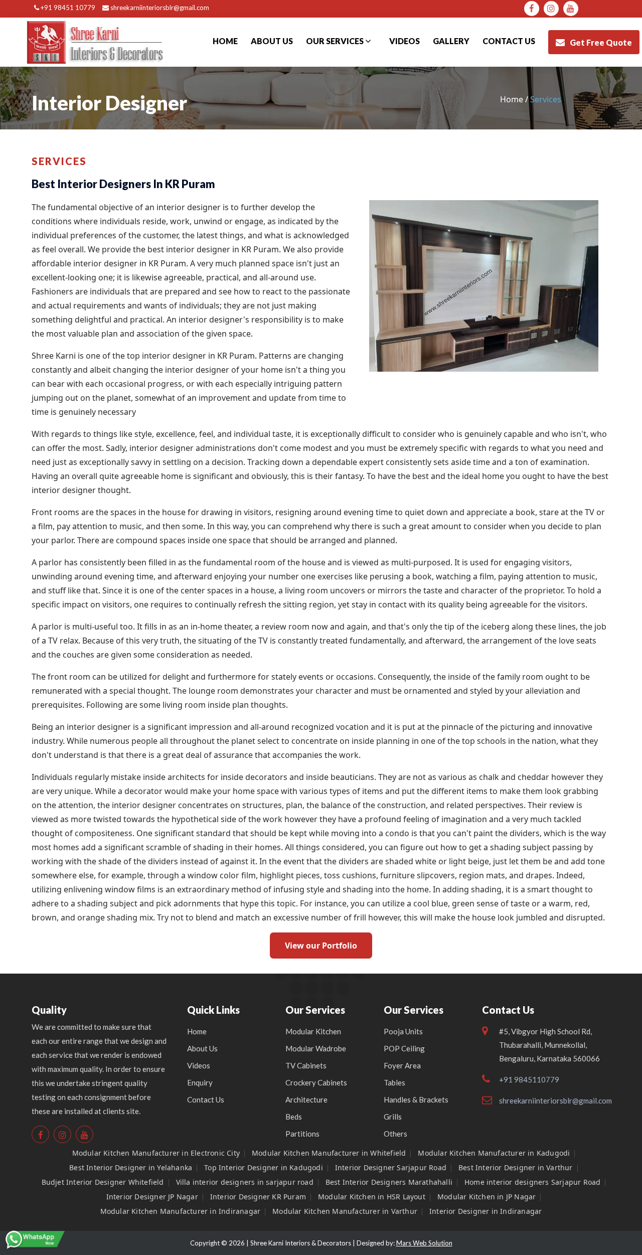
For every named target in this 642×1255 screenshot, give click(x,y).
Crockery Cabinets (316, 1082)
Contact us (509, 41)
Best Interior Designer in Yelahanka (130, 1167)
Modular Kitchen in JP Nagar (486, 1196)
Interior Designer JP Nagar (152, 1196)
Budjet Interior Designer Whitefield (103, 1182)
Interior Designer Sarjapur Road (390, 1167)
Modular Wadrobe (315, 1048)
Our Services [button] (335, 41)
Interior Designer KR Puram (258, 1196)
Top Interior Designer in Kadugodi (263, 1167)
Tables (394, 1082)
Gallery (451, 41)
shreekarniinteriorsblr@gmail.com (159, 8)
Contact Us (205, 1099)
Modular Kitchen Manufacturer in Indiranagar (180, 1211)
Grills (393, 1116)
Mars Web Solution (424, 1243)
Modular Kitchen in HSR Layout (371, 1196)
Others (395, 1133)
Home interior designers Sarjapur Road (532, 1182)
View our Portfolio (321, 945)
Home (225, 41)
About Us (272, 41)
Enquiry (200, 1082)
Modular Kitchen (313, 1031)
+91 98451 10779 (67, 8)
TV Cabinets (306, 1065)
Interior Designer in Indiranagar (485, 1211)
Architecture (306, 1099)
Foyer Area (402, 1065)
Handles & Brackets (416, 1099)
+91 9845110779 (529, 1079)
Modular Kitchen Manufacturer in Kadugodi (494, 1153)
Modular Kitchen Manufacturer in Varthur (344, 1211)
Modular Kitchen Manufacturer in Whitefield (329, 1153)
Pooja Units (403, 1031)
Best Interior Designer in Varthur (515, 1167)
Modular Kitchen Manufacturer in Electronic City (156, 1153)
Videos (404, 41)
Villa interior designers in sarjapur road (244, 1182)
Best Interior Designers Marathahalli (389, 1182)
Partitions (302, 1133)
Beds (293, 1116)
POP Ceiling (404, 1048)
